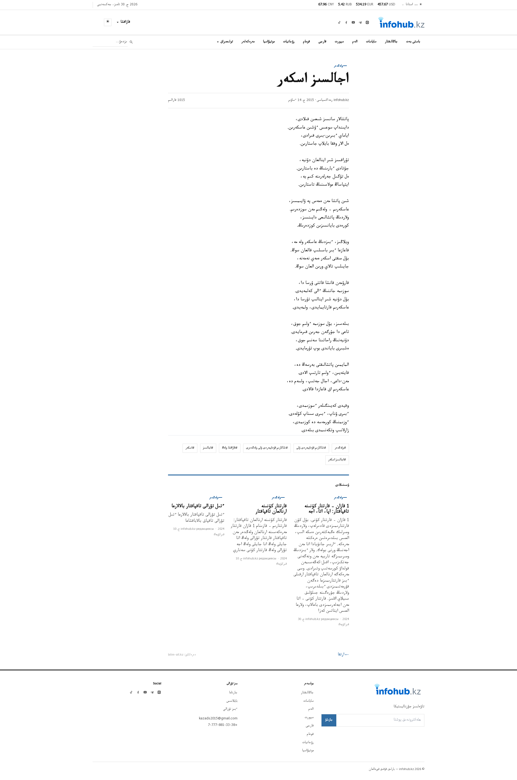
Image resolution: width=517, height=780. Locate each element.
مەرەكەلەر (248, 42)
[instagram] (367, 22)
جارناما (233, 693)
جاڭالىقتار (391, 42)
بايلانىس (231, 701)
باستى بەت (413, 42)
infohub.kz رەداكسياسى (333, 100)
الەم (355, 42)
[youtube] (353, 22)
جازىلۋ (329, 720)
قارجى (322, 42)
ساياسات (371, 42)
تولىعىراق (227, 42)
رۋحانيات (289, 42)
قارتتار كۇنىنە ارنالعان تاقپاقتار (271, 509)
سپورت (339, 42)
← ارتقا (343, 655)
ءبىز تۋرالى (230, 709)
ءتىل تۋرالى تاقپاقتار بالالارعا (198, 506)
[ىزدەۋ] (131, 42)
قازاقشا (125, 22)
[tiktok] (339, 22)
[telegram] (360, 22)
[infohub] (401, 22)
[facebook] (346, 22)
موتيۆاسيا (269, 42)
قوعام (306, 42)
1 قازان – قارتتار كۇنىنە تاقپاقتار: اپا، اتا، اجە (326, 509)
